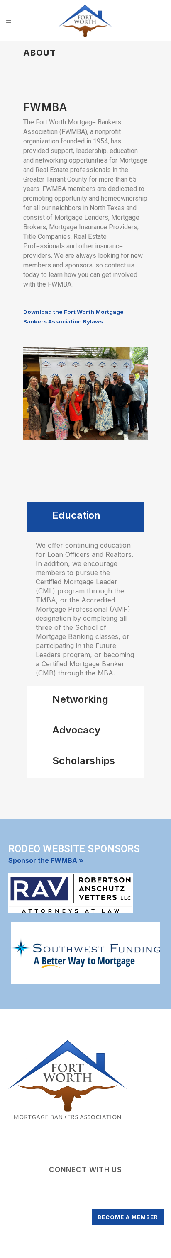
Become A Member (128, 1217)
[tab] (85, 517)
